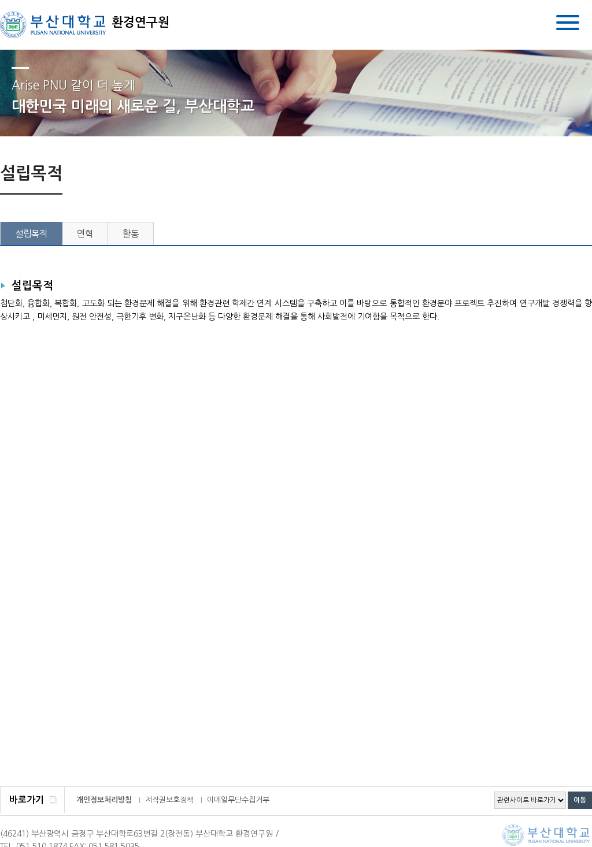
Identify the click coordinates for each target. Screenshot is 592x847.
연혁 (85, 233)
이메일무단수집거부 (238, 800)
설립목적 (31, 233)
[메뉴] (567, 24)
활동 (131, 233)
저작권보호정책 (169, 800)
